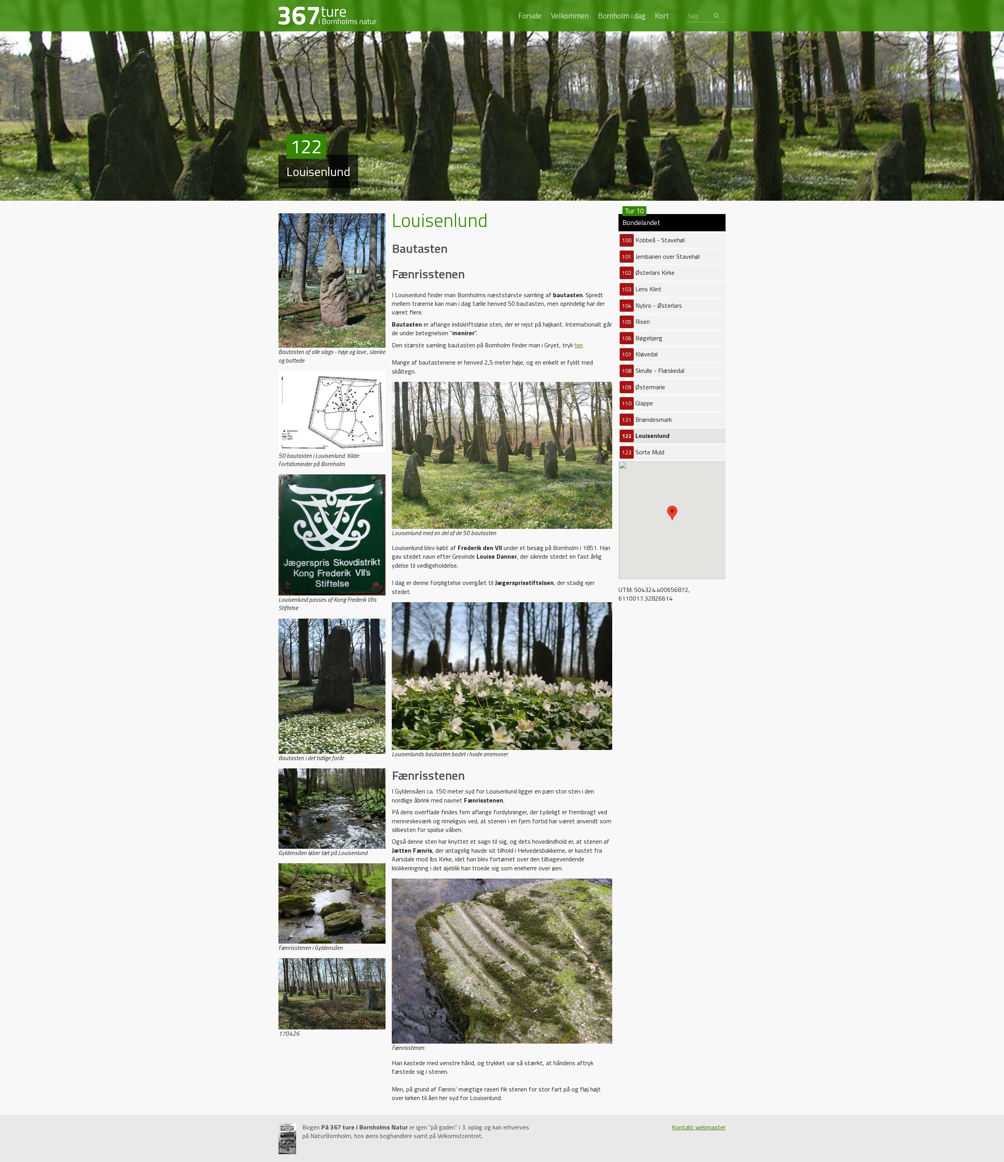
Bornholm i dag (622, 16)
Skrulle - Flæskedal (653, 370)
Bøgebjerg (642, 338)
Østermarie (643, 387)
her (578, 345)
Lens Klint (642, 289)
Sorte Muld (643, 452)
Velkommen (570, 16)
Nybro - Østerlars (652, 305)
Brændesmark (647, 419)
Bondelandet (641, 221)
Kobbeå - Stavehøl (653, 240)
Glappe (637, 403)
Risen (636, 321)
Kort (662, 16)
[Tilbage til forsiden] (327, 15)
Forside (530, 16)
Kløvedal (640, 354)
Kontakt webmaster (699, 1127)
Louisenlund (645, 435)
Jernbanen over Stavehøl (661, 256)
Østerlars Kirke (648, 272)
